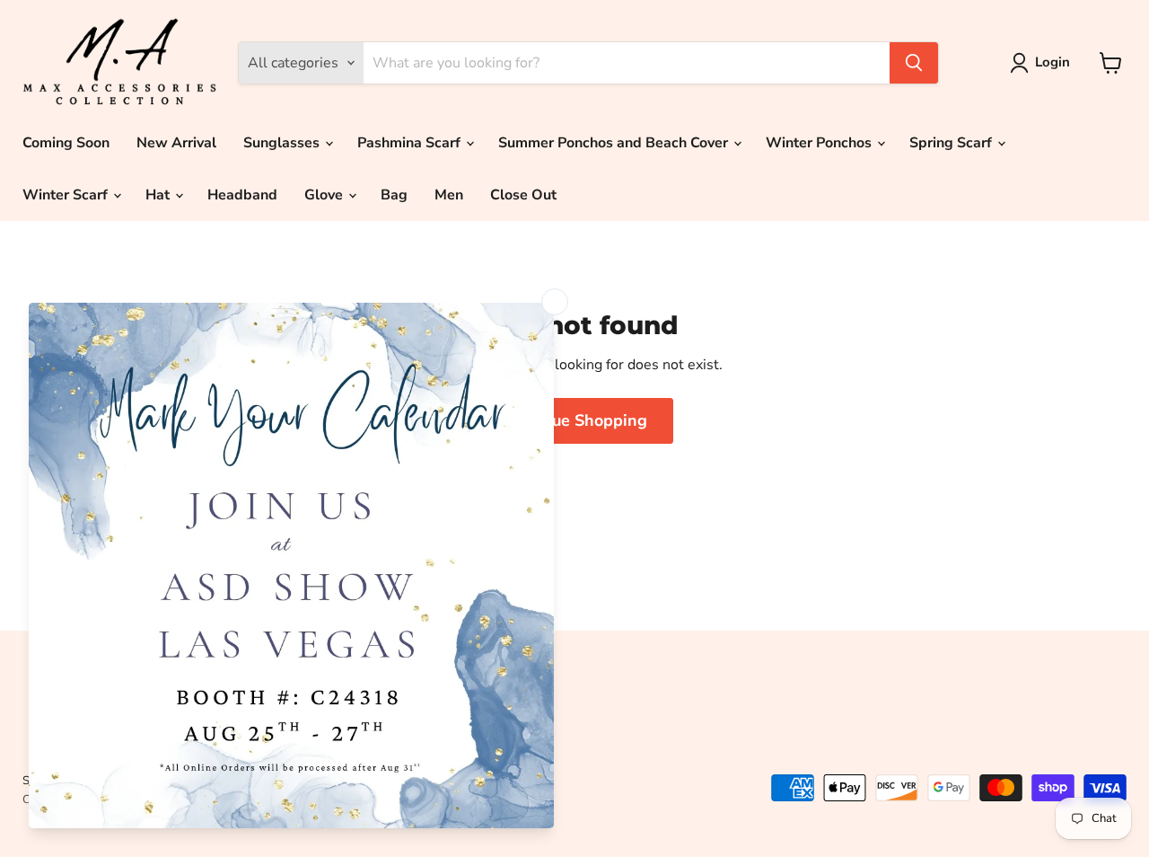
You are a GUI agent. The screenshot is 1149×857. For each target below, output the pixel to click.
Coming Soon (66, 143)
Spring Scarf (952, 143)
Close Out (523, 195)
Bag (394, 195)
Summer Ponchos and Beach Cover (615, 143)
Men (448, 195)
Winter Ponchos (820, 143)
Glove (325, 195)
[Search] (914, 63)
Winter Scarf (66, 195)
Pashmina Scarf (410, 143)
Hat (159, 195)
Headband (242, 195)
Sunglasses (283, 143)
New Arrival (176, 143)
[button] (1043, 63)
